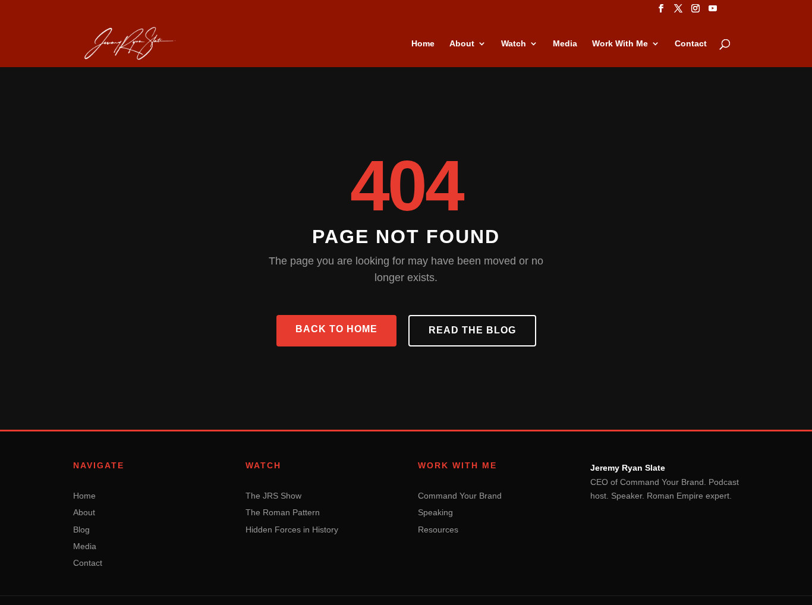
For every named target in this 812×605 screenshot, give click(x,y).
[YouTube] (713, 12)
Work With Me (620, 43)
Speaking (435, 512)
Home (423, 43)
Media (565, 43)
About (461, 43)
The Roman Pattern (283, 512)
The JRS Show (273, 495)
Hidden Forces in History (292, 529)
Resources (438, 529)
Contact (691, 43)
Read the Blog (472, 330)
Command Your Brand (460, 495)
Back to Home (336, 329)
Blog (81, 529)
